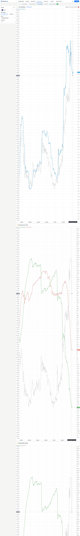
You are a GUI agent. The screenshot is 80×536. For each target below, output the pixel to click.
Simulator (27, 1)
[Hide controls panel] (14, 7)
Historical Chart (59, 1)
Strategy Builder (21, 1)
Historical (11, 14)
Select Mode (3, 12)
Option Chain (33, 1)
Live (4, 14)
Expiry (2, 16)
